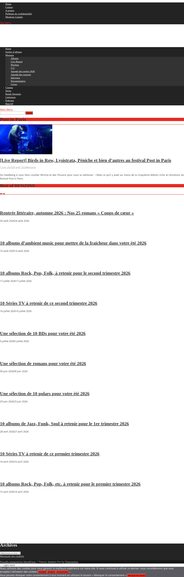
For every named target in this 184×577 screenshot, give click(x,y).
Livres (14, 84)
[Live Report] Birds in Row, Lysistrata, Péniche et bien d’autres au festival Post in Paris (85, 160)
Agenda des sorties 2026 (23, 71)
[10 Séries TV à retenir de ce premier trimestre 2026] (8, 446)
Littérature (10, 97)
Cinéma (9, 87)
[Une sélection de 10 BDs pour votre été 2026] (8, 325)
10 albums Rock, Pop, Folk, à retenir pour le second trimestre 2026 (65, 273)
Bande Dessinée (13, 94)
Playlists (15, 65)
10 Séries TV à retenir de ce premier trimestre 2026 (49, 453)
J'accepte (42, 572)
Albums (14, 58)
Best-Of (9, 103)
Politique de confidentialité (18, 13)
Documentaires (18, 81)
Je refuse (51, 572)
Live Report (16, 61)
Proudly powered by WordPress (18, 562)
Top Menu (5, 22)
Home (8, 4)
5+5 (13, 68)
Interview (15, 78)
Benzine (31, 167)
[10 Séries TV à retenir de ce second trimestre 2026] (8, 295)
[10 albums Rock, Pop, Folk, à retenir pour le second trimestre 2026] (8, 265)
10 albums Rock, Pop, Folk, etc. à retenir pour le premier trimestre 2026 (70, 483)
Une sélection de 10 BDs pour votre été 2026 (43, 333)
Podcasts (9, 100)
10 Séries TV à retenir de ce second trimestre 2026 (48, 303)
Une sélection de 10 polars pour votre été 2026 (44, 393)
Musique (9, 55)
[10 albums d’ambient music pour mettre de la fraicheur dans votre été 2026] (8, 235)
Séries (8, 90)
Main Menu (6, 109)
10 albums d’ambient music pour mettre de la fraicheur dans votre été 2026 (73, 242)
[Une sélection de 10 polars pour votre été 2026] (8, 385)
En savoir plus (62, 572)
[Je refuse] (70, 572)
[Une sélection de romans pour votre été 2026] (8, 355)
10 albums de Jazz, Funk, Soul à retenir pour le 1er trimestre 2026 (64, 423)
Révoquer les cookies (12, 556)
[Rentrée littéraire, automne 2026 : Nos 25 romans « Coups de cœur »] (8, 205)
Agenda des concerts (21, 74)
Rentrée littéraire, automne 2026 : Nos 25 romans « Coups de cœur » (67, 212)
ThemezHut (71, 562)
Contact (9, 7)
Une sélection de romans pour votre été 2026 (43, 363)
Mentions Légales (14, 17)
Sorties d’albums (13, 52)
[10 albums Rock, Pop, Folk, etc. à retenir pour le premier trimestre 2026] (8, 476)
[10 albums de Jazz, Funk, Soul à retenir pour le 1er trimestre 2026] (8, 416)
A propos (9, 10)
